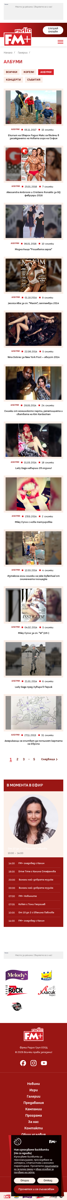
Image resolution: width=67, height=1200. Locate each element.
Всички (11, 72)
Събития (33, 80)
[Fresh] (47, 975)
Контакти (33, 1128)
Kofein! (29, 72)
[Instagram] (33, 1063)
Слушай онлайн (53, 30)
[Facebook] (23, 1063)
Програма (33, 1115)
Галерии (23, 52)
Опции (24, 1180)
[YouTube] (44, 1063)
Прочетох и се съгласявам (36, 1189)
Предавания (33, 1103)
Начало (8, 52)
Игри (33, 1090)
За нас (33, 1122)
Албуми (46, 72)
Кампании (33, 1109)
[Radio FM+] (7, 1196)
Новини (33, 1084)
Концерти (13, 80)
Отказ (48, 1180)
